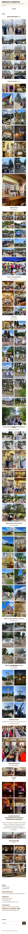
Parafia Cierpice (11, 2)
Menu (14, 8)
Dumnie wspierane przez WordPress (10, 930)
